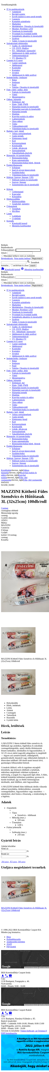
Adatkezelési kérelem (16, 942)
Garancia (16, 19)
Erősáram (16, 167)
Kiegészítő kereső (19, 223)
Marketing (16, 24)
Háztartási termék (19, 111)
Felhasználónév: (8, 250)
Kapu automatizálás (20, 160)
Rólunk (10, 189)
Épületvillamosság (14, 165)
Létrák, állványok (19, 148)
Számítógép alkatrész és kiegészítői (27, 36)
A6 (21, 861)
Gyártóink (16, 218)
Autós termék (18, 136)
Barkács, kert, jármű (15, 131)
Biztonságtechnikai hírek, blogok (26, 163)
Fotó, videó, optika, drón (17, 90)
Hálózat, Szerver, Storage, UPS (20, 177)
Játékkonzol (17, 65)
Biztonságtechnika (20, 158)
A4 (5, 861)
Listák (9, 213)
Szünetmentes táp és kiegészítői (25, 185)
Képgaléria (16, 196)
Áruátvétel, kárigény (21, 204)
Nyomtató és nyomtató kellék (24, 33)
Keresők (10, 221)
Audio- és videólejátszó (22, 46)
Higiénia (15, 114)
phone (6, 975)
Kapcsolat (16, 194)
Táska (14, 124)
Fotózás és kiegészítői (21, 92)
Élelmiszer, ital (18, 102)
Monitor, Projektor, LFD (22, 29)
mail (10, 975)
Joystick (15, 72)
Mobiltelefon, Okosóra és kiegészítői (27, 26)
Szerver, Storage (19, 182)
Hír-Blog (16, 211)
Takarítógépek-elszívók (22, 153)
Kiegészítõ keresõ (10, 269)
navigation (2, 975)
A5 (13, 861)
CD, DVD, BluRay (20, 48)
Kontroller (16, 68)
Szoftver (15, 38)
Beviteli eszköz (18, 14)
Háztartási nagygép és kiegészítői (26, 109)
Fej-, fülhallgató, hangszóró (24, 51)
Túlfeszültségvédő (20, 126)
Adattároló (16, 12)
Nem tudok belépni (22, 258)
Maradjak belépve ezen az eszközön (19, 256)
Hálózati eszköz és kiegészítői (25, 180)
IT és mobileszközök (15, 9)
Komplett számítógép (21, 21)
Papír (14, 85)
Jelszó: (4, 253)
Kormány (16, 70)
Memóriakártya (18, 97)
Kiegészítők (17, 146)
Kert (14, 141)
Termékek (16, 209)
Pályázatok (11, 946)
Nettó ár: (5, 848)
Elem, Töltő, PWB (20, 104)
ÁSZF (9, 944)
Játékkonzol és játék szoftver (24, 53)
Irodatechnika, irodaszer (17, 77)
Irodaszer (16, 82)
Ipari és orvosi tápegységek (23, 170)
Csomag (4, 508)
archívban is (18, 265)
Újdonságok (12, 206)
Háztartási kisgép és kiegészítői (25, 107)
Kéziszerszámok (19, 143)
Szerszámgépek (18, 150)
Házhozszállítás (13, 199)
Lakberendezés (18, 119)
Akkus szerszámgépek (21, 133)
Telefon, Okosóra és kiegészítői (25, 87)
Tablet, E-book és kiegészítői (24, 41)
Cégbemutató (17, 192)
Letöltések (16, 216)
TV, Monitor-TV (19, 58)
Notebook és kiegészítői (22, 31)
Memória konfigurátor (21, 226)
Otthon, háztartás (14, 99)
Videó (14, 94)
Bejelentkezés (7, 258)
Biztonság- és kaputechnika (18, 155)
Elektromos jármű (19, 138)
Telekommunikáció (20, 55)
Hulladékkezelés (14, 939)
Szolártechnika (18, 172)
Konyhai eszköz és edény (23, 116)
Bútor (14, 80)
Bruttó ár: (5, 854)
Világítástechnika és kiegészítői (25, 128)
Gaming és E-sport (15, 60)
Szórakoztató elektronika (17, 43)
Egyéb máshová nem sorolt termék (27, 16)
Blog (9, 937)
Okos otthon (17, 121)
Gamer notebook (19, 63)
